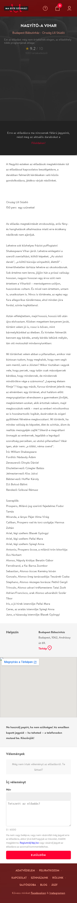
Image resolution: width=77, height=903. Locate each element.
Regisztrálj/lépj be (29, 842)
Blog (43, 885)
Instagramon (57, 893)
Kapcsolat (19, 878)
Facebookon (38, 893)
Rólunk (57, 878)
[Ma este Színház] (16, 8)
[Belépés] (70, 8)
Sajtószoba (28, 885)
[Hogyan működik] (46, 8)
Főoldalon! (39, 143)
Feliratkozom (49, 870)
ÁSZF (54, 885)
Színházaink (39, 878)
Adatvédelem (25, 870)
